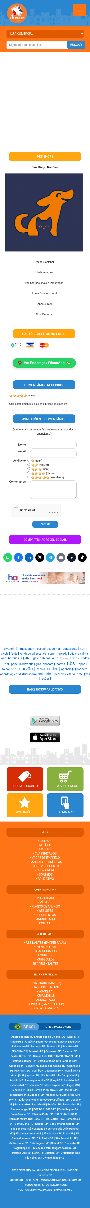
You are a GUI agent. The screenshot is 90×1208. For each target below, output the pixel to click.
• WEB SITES (45, 910)
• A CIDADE (45, 841)
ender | (54, 668)
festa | (14, 653)
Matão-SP (71, 1090)
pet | (57, 674)
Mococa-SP (53, 1094)
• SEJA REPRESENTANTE (45, 987)
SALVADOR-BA (55, 1119)
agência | (67, 669)
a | (22, 658)
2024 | (83, 648)
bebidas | (46, 658)
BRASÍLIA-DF (19, 1051)
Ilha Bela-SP (48, 1075)
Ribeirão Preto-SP (42, 1114)
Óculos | (65, 658)
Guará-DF (37, 1070)
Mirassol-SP (37, 1094)
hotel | (81, 674)
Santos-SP (41, 1123)
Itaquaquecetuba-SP (37, 1080)
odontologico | (9, 674)
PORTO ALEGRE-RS (45, 1109)
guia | (39, 664)
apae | (83, 664)
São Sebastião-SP (66, 1138)
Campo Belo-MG (42, 1056)
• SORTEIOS (45, 874)
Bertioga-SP (38, 1046)
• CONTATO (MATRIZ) (45, 1008)
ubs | (73, 663)
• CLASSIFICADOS (45, 853)
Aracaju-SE (16, 1041)
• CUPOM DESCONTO (45, 866)
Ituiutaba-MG (71, 1080)
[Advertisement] (45, 99)
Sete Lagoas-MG (39, 1143)
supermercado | (58, 653)
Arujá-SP (30, 1041)
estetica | (42, 653)
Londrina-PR (19, 1090)
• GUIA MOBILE (45, 995)
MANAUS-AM (55, 1090)
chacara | (49, 664)
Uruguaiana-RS (70, 1152)
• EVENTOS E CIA (45, 947)
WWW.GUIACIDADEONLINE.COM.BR (61, 1180)
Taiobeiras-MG (41, 1148)
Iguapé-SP (33, 1075)
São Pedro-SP (45, 1138)
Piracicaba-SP (71, 1104)
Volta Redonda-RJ (53, 1157)
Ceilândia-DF (16, 1065)
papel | (15, 664)
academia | (54, 648)
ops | (15, 669)
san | (81, 653)
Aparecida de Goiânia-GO (50, 1036)
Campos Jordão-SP (24, 1061)
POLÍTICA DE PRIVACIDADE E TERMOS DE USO (45, 1189)
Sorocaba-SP (73, 1143)
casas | (42, 648)
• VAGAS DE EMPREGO (45, 857)
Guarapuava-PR (54, 1070)
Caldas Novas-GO (20, 1056)
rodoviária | (27, 664)
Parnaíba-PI (39, 1104)
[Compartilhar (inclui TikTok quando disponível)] (82, 557)
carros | (62, 664)
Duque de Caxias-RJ (53, 1065)
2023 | (28, 658)
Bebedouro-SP (20, 1046)
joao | (4, 658)
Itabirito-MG (16, 1080)
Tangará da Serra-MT (64, 1148)
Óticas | (75, 658)
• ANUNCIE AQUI (45, 919)
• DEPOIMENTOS (45, 915)
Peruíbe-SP (54, 1104)
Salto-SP (39, 1119)
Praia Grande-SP (20, 1114)
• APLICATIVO (45, 878)
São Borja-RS (18, 1128)
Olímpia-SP (62, 1099)
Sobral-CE (57, 1143)
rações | (46, 678)
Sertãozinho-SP (18, 1143)
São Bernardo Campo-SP (64, 1123)
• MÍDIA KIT (45, 902)
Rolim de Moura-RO (20, 1119)
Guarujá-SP (18, 1075)
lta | (87, 653)
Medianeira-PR (19, 1094)
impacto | (82, 669)
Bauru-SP (75, 1041)
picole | (5, 653)
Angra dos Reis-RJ (22, 1036)
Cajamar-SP (70, 1051)
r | (74, 669)
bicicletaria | (69, 674)
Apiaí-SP (72, 1036)
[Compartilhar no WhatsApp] (7, 557)
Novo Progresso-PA (42, 1099)
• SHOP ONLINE (45, 870)
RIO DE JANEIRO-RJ (66, 1114)
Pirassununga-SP (21, 1109)
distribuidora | (28, 674)
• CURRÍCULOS (45, 959)
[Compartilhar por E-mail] (61, 557)
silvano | (9, 648)
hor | (8, 664)
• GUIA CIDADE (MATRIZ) (45, 983)
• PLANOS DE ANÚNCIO (45, 906)
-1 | (17, 648)
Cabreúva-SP (53, 1051)
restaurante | (70, 648)
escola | (41, 669)
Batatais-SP (61, 1041)
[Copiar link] (71, 557)
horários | (14, 658)
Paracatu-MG (22, 1104)
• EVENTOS (45, 849)
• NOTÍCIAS (45, 845)
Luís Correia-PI (36, 1090)
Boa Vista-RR (70, 1046)
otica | (73, 653)
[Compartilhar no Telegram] (50, 557)
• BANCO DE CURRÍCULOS (45, 862)
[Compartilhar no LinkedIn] (29, 557)
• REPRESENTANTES (45, 963)
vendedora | (27, 653)
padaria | (46, 674)
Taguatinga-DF (22, 1148)
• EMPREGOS (45, 955)
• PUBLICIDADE (45, 898)
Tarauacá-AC (18, 1152)
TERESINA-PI (35, 1152)
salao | (6, 669)
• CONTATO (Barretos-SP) (45, 1004)
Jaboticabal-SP (19, 1085)
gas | (36, 658)
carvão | (27, 668)
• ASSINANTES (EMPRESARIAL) (45, 942)
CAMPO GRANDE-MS (66, 1056)
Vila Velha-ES (33, 1157)
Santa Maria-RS (24, 1123)
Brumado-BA (36, 1051)
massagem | (28, 648)
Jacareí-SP (36, 1085)
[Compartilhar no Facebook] (18, 557)
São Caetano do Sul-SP (42, 1128)
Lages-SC (73, 1085)
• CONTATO (45, 923)
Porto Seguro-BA (68, 1109)
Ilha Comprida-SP (67, 1075)
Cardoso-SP (69, 1061)
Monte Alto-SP (70, 1094)
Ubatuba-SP (52, 1152)
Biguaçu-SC (54, 1046)
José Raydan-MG (55, 1085)
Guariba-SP (71, 1070)
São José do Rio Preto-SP (58, 1133)
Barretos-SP (44, 1041)
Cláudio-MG (33, 1065)
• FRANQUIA (45, 991)
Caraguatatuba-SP (49, 1061)
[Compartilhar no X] (39, 557)
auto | (56, 658)
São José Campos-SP (28, 1133)
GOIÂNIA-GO (22, 1070)
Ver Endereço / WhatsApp (44, 363)
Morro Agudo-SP (19, 1099)
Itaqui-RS (56, 1080)
